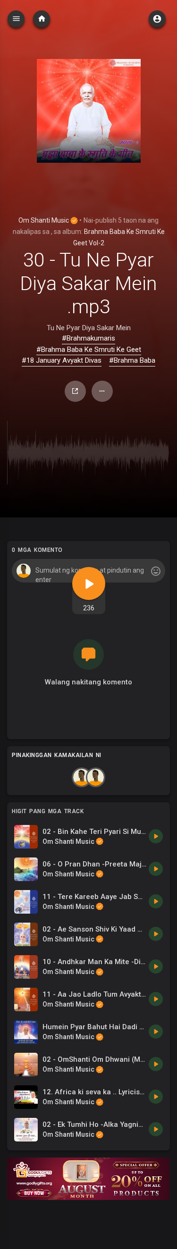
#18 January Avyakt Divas (61, 360)
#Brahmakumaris (88, 338)
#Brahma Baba (132, 360)
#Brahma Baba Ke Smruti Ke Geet (88, 349)
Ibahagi (75, 391)
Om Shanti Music (44, 220)
